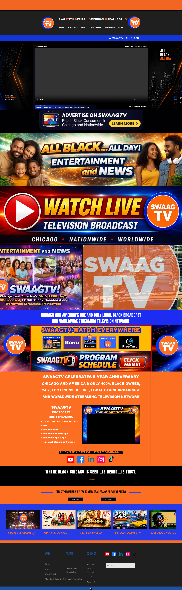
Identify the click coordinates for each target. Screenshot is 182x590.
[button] (9, 507)
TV (125, 18)
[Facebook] (80, 459)
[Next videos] (179, 519)
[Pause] (86, 307)
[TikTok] (111, 459)
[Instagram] (101, 459)
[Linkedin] (91, 459)
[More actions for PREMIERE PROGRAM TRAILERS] (9, 507)
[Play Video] (23, 519)
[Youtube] (70, 459)
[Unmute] (89, 307)
